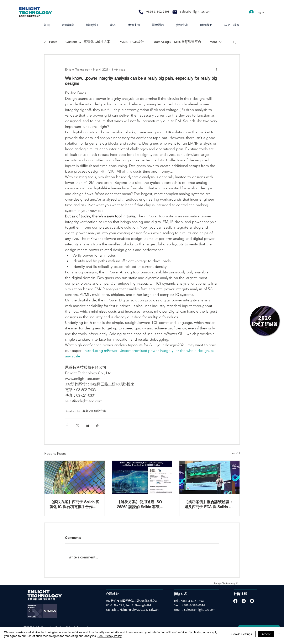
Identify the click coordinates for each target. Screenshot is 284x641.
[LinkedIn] (244, 601)
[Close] (279, 634)
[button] (113, 25)
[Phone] (140, 12)
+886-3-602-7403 (157, 11)
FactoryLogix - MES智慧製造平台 (176, 42)
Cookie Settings (241, 634)
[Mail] (174, 12)
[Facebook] (235, 601)
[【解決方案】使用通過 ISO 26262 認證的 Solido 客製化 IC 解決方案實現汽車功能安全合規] (142, 477)
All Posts (50, 42)
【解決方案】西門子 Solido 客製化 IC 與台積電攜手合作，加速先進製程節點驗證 (74, 504)
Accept (266, 634)
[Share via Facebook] (67, 425)
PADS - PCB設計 (131, 42)
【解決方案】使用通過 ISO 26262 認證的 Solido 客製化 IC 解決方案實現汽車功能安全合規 (142, 504)
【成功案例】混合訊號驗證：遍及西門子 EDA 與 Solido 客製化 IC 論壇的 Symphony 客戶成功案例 (208, 504)
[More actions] (216, 69)
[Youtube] (252, 601)
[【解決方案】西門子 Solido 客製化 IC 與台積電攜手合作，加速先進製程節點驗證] (74, 477)
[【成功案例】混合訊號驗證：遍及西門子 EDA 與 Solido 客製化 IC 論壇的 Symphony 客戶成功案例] (209, 477)
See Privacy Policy (110, 636)
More (213, 42)
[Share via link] (98, 425)
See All (235, 453)
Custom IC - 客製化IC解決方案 (87, 42)
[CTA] (264, 320)
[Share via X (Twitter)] (77, 425)
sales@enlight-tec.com (195, 11)
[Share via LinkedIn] (87, 425)
